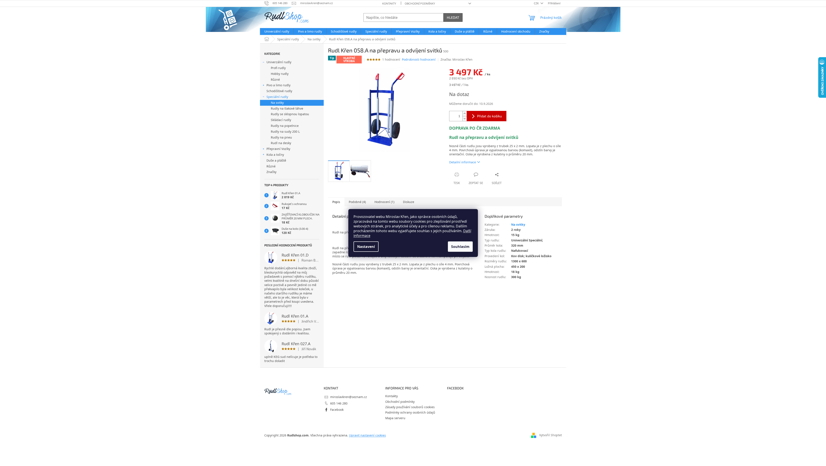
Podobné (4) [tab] (357, 202)
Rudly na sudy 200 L (285, 131)
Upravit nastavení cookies (367, 435)
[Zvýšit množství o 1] (464, 113)
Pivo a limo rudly (278, 85)
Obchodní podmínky (420, 3)
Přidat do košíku (489, 116)
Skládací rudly (281, 120)
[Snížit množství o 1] (464, 118)
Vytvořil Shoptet (550, 435)
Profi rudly (278, 68)
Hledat (453, 17)
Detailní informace (462, 162)
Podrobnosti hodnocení (419, 59)
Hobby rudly (280, 74)
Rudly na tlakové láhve (287, 108)
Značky (271, 172)
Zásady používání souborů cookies (410, 407)
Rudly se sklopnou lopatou (290, 114)
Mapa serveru (395, 418)
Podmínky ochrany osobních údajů (410, 412)
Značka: (456, 59)
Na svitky (277, 103)
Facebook (337, 410)
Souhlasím (460, 246)
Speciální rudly (277, 97)
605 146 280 (338, 403)
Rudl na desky (281, 143)
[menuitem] (276, 31)
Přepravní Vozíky (278, 149)
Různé (275, 79)
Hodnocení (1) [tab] (384, 202)
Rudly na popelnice (285, 126)
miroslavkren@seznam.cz (348, 397)
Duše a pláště (276, 160)
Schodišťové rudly (279, 91)
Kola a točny (275, 155)
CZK (536, 3)
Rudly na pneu (281, 137)
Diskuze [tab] (408, 202)
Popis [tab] (336, 202)
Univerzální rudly (278, 62)
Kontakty (389, 3)
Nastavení (366, 246)
